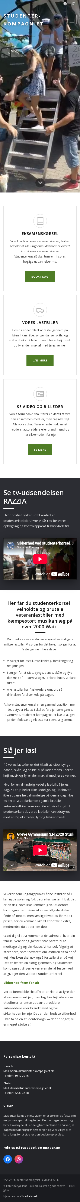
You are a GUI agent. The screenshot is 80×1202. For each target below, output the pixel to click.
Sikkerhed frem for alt (21, 982)
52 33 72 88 (22, 1093)
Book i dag (40, 276)
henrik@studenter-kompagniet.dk (32, 1071)
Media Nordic (30, 1196)
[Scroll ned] (40, 184)
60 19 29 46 (22, 1076)
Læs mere (40, 360)
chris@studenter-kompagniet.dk (31, 1088)
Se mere (40, 449)
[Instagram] (74, 4)
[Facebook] (65, 4)
